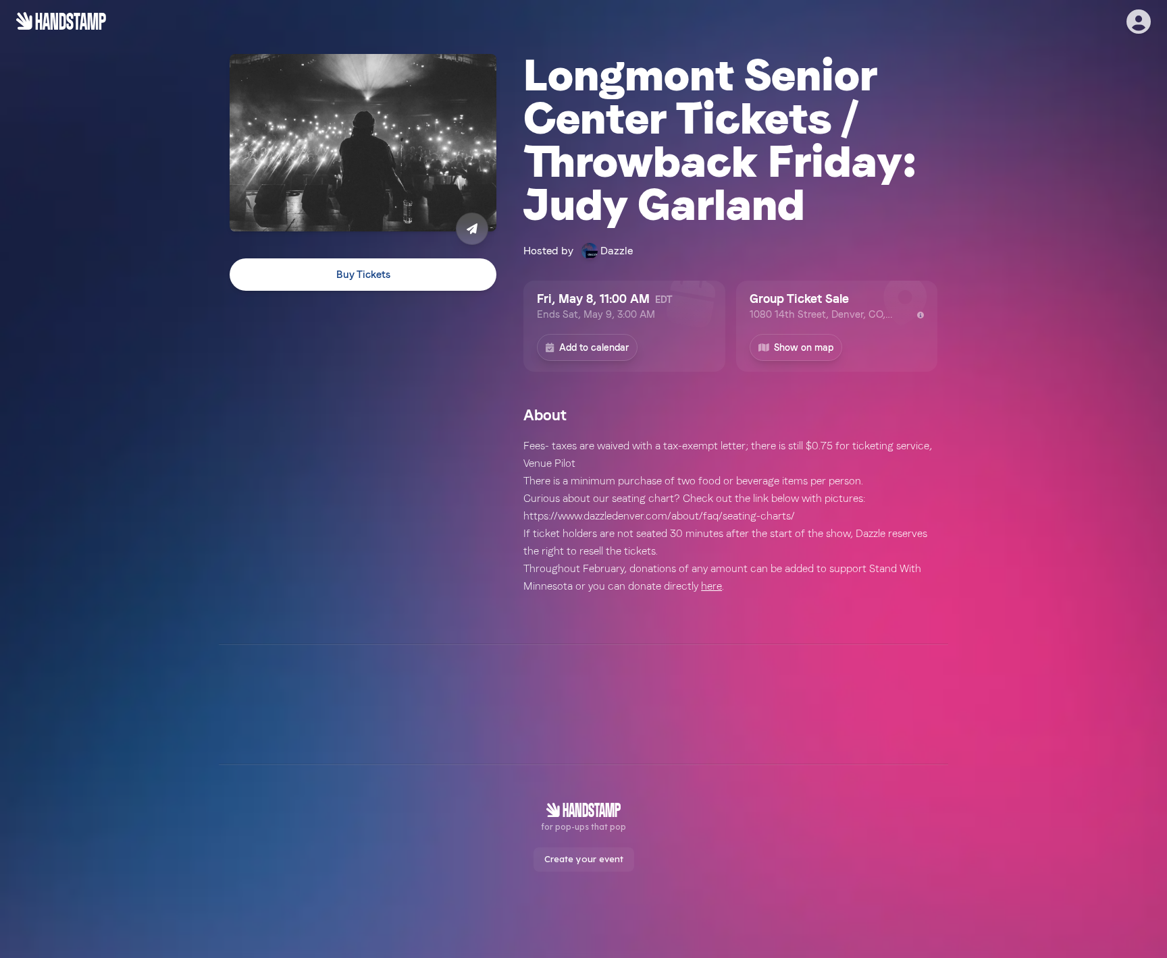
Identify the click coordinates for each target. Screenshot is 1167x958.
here (711, 586)
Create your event (583, 858)
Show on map (803, 347)
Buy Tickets (363, 275)
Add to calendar (594, 347)
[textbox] (730, 516)
